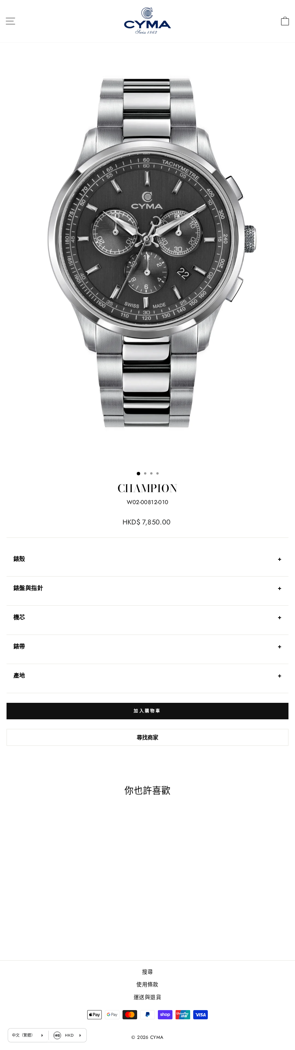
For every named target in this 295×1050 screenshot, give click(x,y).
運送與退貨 (147, 997)
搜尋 (147, 972)
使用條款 (147, 984)
